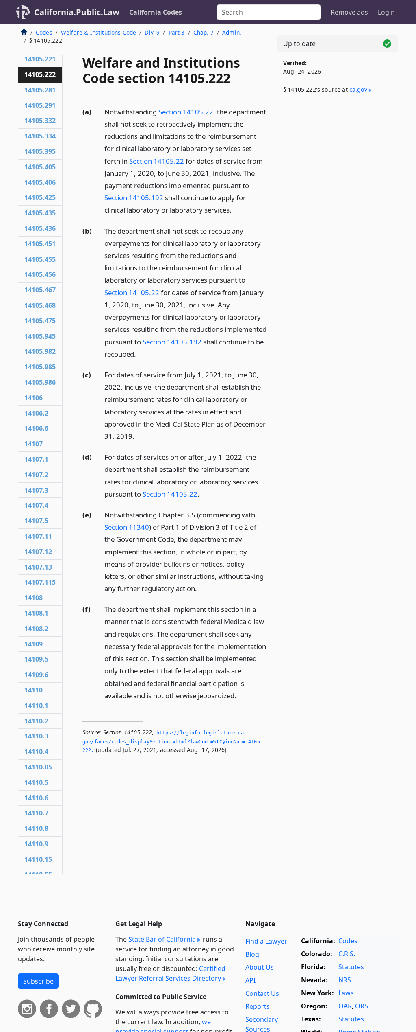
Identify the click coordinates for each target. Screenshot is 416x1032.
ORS (361, 1005)
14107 (33, 443)
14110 (33, 690)
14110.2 (36, 720)
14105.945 (40, 336)
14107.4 (36, 505)
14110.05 (38, 766)
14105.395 (40, 151)
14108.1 (36, 613)
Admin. (231, 32)
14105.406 (40, 182)
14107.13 (38, 567)
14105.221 (40, 59)
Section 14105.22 (185, 111)
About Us (259, 967)
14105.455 (40, 259)
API (250, 980)
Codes (44, 32)
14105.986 (40, 382)
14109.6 (36, 674)
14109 (33, 644)
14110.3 (36, 736)
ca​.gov (358, 89)
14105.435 (40, 212)
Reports (257, 1006)
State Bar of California (162, 939)
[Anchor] (236, 209)
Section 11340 (126, 527)
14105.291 (40, 105)
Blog (252, 954)
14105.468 (40, 305)
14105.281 (40, 89)
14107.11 (38, 536)
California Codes (155, 12)
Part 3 (177, 32)
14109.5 (36, 659)
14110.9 (36, 843)
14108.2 (36, 628)
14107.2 (36, 474)
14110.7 (36, 813)
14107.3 (36, 490)
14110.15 (38, 859)
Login (386, 12)
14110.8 (36, 828)
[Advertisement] (337, 164)
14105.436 (40, 228)
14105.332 (40, 120)
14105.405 (40, 166)
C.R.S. (346, 953)
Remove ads (349, 12)
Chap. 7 (203, 32)
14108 (33, 597)
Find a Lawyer (266, 941)
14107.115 (40, 582)
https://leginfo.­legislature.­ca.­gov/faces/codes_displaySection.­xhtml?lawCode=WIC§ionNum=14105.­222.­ (174, 741)
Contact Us (262, 993)
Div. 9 (152, 32)
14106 (33, 397)
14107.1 (36, 459)
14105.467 (40, 289)
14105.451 (40, 243)
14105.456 (40, 274)
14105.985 (40, 366)
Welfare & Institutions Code (98, 32)
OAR (345, 1005)
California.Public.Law (76, 12)
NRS (344, 979)
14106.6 (36, 428)
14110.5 (36, 782)
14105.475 (40, 320)
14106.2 (36, 413)
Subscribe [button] (38, 981)
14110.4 (36, 751)
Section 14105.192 (133, 197)
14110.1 (36, 705)
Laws (346, 992)
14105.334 (40, 135)
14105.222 (40, 74)
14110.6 (36, 797)
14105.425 (40, 197)
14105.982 (40, 351)
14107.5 (36, 520)
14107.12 (38, 551)
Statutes (351, 966)
